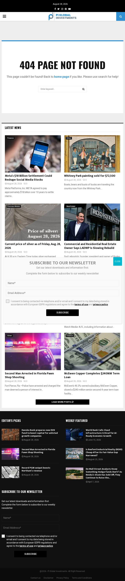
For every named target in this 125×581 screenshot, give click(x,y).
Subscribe (30, 554)
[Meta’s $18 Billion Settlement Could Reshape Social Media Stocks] (33, 153)
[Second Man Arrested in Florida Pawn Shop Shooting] (33, 351)
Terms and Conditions (82, 578)
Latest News (13, 127)
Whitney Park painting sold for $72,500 (89, 175)
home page (61, 76)
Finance (10, 138)
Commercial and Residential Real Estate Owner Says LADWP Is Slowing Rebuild (90, 246)
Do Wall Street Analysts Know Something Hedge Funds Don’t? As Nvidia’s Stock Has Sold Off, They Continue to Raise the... (104, 473)
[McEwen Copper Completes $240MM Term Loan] (92, 351)
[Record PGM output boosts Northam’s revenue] (10, 472)
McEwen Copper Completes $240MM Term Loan (92, 375)
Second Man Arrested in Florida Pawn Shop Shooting (29, 375)
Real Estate (71, 206)
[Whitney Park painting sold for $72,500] (92, 153)
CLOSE (118, 261)
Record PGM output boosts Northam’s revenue (36, 469)
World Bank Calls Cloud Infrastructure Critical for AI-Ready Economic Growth (101, 433)
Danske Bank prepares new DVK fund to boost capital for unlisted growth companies (40, 433)
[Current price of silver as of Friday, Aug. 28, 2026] (33, 222)
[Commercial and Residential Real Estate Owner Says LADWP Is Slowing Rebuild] (92, 222)
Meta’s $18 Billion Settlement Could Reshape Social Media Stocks (28, 177)
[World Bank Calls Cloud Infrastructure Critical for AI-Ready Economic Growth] (74, 434)
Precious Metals (13, 206)
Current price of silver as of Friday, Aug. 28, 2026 (33, 246)
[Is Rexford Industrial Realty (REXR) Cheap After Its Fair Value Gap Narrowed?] (74, 454)
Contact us (36, 578)
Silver (69, 138)
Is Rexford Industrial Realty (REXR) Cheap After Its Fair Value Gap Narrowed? (104, 452)
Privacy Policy (62, 578)
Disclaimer (48, 578)
